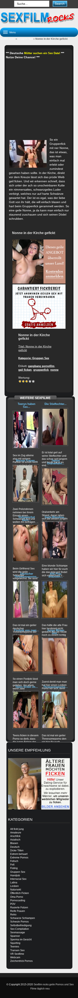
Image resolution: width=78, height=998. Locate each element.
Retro (13, 914)
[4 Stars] (30, 381)
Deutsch (15, 847)
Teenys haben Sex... (26, 405)
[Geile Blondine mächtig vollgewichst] (55, 540)
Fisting (14, 868)
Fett (12, 864)
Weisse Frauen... (26, 460)
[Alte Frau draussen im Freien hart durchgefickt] (55, 599)
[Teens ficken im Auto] (26, 710)
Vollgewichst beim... (26, 519)
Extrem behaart (18, 854)
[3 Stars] (26, 381)
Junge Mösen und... (55, 632)
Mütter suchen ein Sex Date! (42, 53)
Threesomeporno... (55, 686)
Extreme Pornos (19, 857)
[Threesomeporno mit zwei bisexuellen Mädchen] (55, 710)
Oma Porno (16, 896)
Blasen (14, 843)
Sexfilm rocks (7, 38)
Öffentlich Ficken (19, 893)
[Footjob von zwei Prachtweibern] (26, 653)
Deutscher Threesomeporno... (26, 575)
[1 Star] (20, 381)
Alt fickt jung (17, 829)
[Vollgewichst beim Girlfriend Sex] (26, 543)
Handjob (15, 875)
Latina (13, 882)
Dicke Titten (17, 850)
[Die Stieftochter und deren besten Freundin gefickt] (55, 427)
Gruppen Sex (25, 38)
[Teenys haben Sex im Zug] (26, 430)
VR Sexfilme (17, 953)
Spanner (15, 936)
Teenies (14, 946)
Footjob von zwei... (26, 630)
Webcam (15, 957)
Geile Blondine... (55, 517)
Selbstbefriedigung (21, 925)
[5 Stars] (33, 381)
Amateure (15, 832)
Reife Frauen (17, 911)
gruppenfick (41, 369)
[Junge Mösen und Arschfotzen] (55, 656)
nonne (54, 369)
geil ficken (25, 369)
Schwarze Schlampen (22, 918)
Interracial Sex (18, 879)
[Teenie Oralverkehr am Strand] (55, 486)
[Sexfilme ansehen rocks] (39, 17)
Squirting (15, 943)
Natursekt (15, 889)
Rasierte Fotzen (19, 907)
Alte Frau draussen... (55, 575)
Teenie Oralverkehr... (55, 462)
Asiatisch (15, 839)
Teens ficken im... (26, 686)
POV (12, 904)
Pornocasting (17, 900)
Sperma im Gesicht (21, 939)
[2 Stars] (23, 381)
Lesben (14, 886)
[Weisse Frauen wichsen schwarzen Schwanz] (26, 483)
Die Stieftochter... (56, 403)
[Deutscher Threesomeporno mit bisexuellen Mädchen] (26, 599)
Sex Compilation (19, 928)
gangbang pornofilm (41, 366)
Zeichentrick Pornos (21, 961)
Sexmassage (17, 932)
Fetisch (14, 861)
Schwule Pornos (19, 921)
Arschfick (15, 836)
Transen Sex (17, 950)
